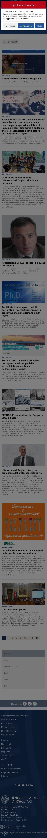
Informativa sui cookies (19, 18)
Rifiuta (39, 25)
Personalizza (10, 25)
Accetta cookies (26, 25)
